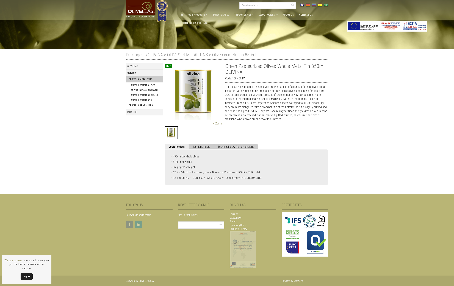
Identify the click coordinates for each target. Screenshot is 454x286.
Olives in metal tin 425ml (143, 85)
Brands (233, 221)
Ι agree (27, 276)
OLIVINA (155, 54)
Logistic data (177, 146)
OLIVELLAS (132, 66)
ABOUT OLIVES (267, 14)
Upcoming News (238, 225)
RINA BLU (132, 112)
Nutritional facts (201, 146)
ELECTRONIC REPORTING (194, 23)
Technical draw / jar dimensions (236, 146)
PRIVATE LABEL (221, 14)
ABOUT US (288, 14)
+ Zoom (217, 123)
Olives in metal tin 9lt (141, 99)
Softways (298, 280)
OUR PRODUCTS (196, 14)
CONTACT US (306, 14)
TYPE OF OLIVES (242, 14)
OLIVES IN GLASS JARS (141, 105)
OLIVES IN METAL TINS (187, 54)
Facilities (234, 214)
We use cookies (13, 260)
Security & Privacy (238, 228)
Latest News (236, 217)
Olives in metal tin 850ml (234, 54)
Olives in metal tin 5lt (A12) (144, 94)
